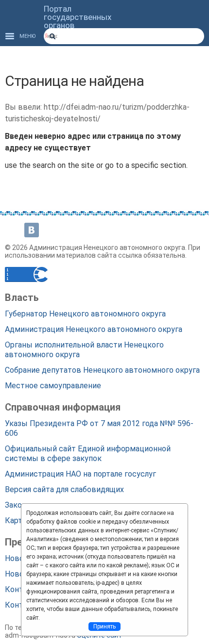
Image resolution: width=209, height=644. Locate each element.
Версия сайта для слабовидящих (64, 489)
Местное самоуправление (53, 385)
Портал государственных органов (77, 17)
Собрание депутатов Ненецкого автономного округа (102, 370)
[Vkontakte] (31, 230)
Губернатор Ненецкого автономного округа (85, 313)
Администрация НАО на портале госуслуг (80, 474)
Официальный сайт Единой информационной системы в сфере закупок (88, 453)
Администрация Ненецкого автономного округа (93, 329)
